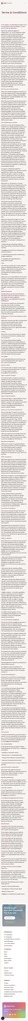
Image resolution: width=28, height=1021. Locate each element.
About (5, 952)
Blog (5, 954)
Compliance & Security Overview (13, 991)
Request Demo (8, 973)
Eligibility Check (8, 996)
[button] (25, 3)
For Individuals (8, 934)
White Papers (7, 958)
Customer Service (9, 975)
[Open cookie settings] (2, 1018)
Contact (6, 970)
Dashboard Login (8, 989)
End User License (8, 987)
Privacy (6, 983)
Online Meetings (8, 941)
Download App (8, 945)
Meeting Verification (9, 994)
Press (5, 956)
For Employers (8, 937)
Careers (6, 962)
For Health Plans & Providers (12, 939)
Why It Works (7, 960)
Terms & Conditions (9, 985)
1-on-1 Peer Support (9, 943)
